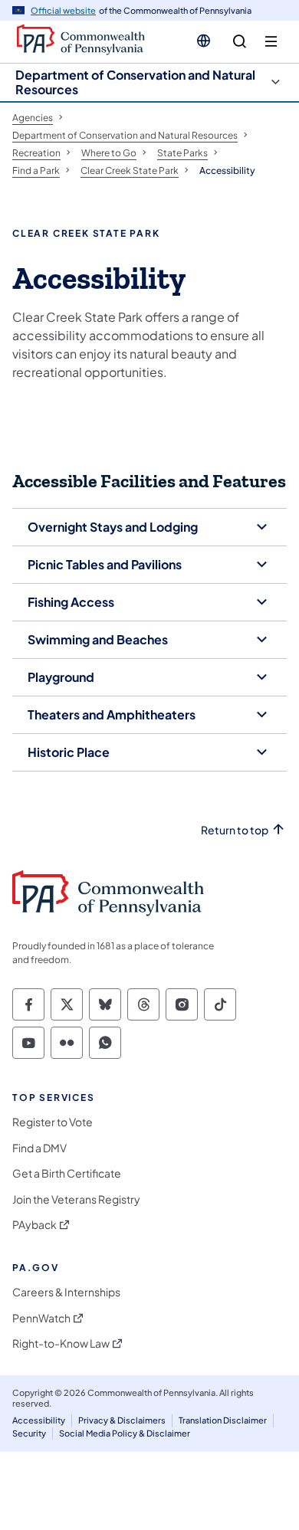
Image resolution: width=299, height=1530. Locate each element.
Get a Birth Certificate (66, 1173)
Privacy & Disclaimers (122, 1420)
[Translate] (203, 40)
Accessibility (38, 1420)
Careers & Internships (66, 1292)
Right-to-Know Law (61, 1343)
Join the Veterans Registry (76, 1199)
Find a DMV (39, 1148)
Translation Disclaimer (223, 1420)
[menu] (271, 42)
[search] (239, 42)
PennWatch (41, 1318)
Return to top (234, 830)
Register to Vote (52, 1122)
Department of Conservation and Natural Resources (135, 82)
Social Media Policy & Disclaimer (124, 1433)
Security (29, 1433)
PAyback (34, 1224)
